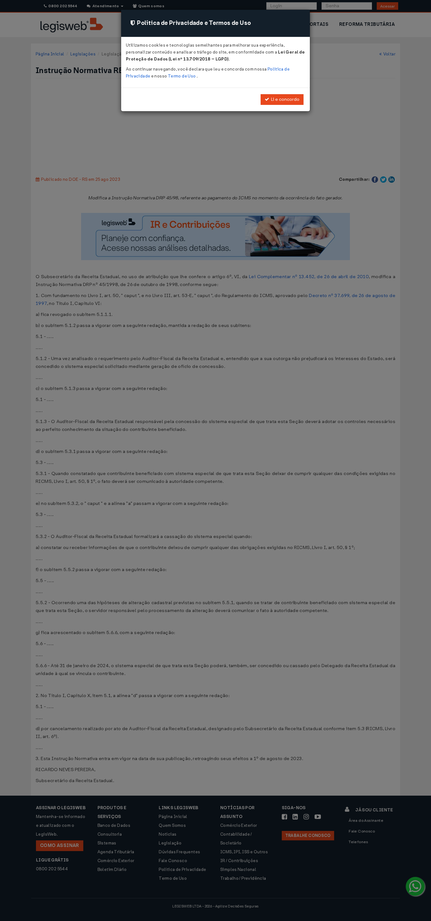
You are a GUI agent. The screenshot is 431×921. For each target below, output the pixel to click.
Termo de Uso (182, 76)
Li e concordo (284, 99)
